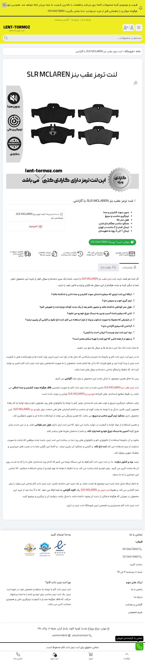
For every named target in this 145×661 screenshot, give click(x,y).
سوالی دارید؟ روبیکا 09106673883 (110, 242)
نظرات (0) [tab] (106, 268)
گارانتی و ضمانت (61, 20)
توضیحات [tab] (127, 268)
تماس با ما (136, 589)
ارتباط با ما (86, 20)
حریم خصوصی (135, 612)
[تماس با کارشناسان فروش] (139, 646)
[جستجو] (5, 38)
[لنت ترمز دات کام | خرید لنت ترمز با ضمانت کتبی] (17, 28)
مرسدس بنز (57, 218)
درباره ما (75, 20)
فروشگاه (128, 51)
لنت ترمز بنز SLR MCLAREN (30, 214)
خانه (138, 51)
